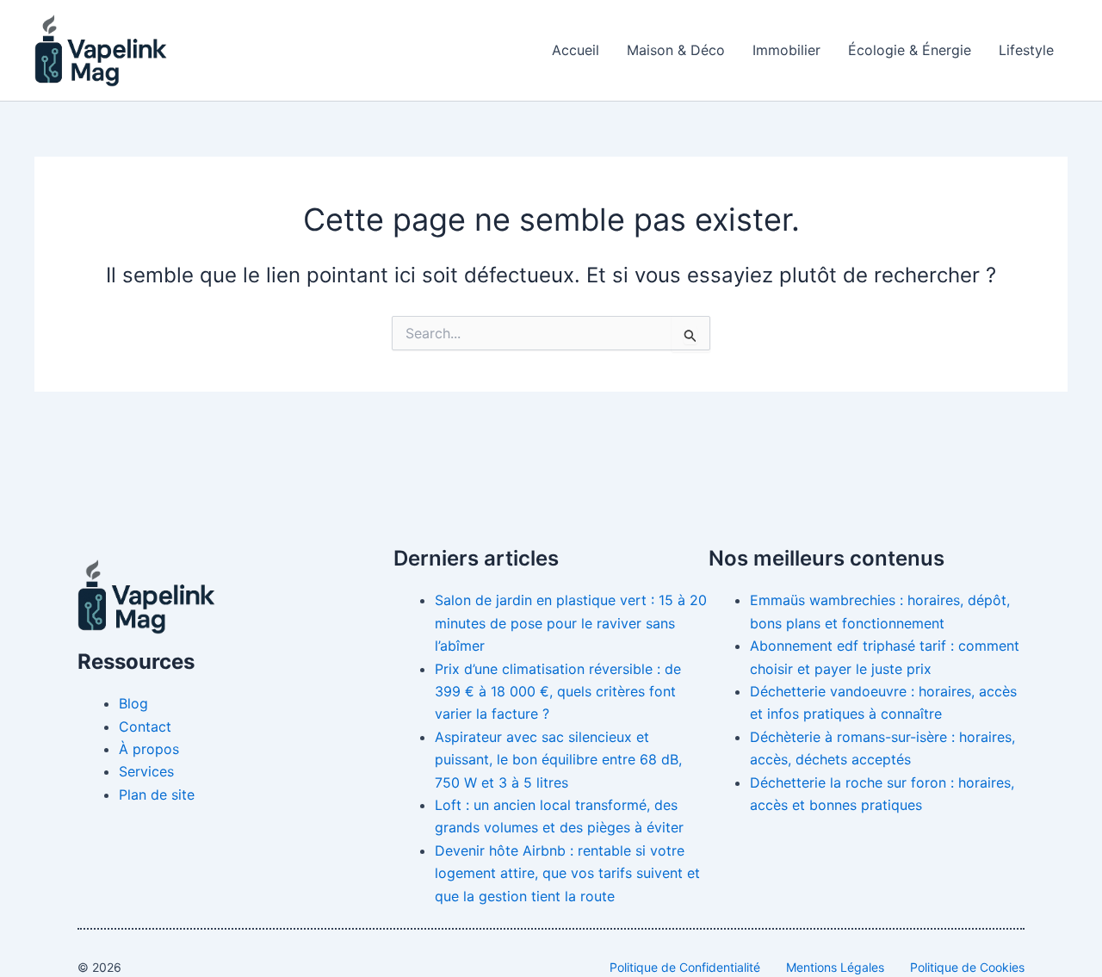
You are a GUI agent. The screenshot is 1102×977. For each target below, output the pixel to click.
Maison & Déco (676, 50)
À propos (149, 748)
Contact (145, 726)
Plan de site (157, 794)
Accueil (575, 50)
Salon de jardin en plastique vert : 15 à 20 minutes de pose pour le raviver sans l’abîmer (571, 622)
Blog (133, 703)
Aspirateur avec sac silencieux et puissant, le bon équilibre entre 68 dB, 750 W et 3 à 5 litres (558, 759)
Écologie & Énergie (909, 50)
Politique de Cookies (967, 967)
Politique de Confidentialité (685, 967)
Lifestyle (1026, 50)
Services (146, 771)
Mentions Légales (835, 967)
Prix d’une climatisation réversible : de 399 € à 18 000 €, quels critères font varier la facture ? (558, 691)
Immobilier (786, 50)
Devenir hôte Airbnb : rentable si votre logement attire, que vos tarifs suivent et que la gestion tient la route (567, 873)
